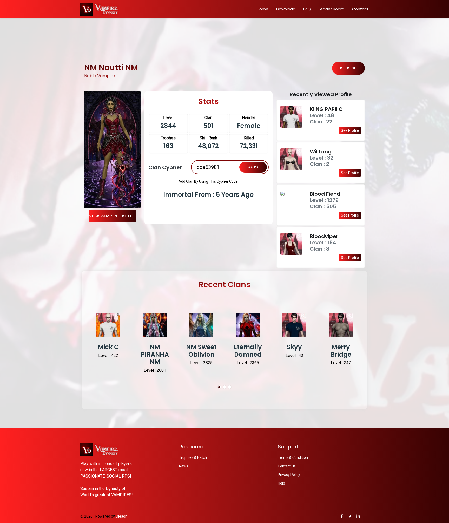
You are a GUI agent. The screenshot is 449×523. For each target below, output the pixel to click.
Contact (360, 9)
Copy (253, 166)
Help (281, 483)
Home (262, 9)
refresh (348, 68)
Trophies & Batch (193, 457)
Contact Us (287, 466)
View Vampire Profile (112, 216)
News (183, 466)
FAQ (307, 9)
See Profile (350, 130)
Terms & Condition (293, 457)
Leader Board (331, 9)
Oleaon (121, 516)
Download (285, 9)
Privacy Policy (289, 475)
